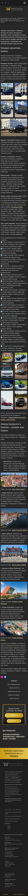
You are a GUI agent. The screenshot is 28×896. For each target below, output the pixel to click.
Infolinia (6, 894)
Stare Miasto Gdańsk (18, 489)
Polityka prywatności (9, 863)
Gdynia (9, 827)
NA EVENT (12, 738)
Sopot (9, 829)
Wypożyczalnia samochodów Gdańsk (13, 816)
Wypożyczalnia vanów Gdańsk (11, 821)
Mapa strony (7, 866)
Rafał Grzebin (15, 777)
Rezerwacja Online (17, 207)
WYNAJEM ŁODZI (8, 736)
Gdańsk (9, 826)
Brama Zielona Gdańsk (19, 565)
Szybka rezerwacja (19, 894)
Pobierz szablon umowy (10, 864)
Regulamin (7, 861)
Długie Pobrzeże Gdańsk (19, 530)
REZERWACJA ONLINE (14, 715)
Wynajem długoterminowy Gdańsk (12, 818)
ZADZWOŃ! (13, 720)
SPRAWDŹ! (14, 756)
